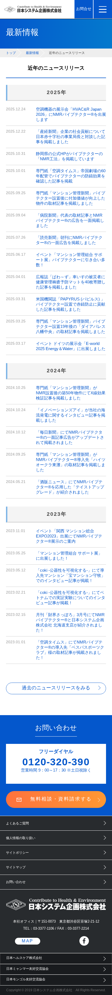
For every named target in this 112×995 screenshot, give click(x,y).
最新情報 (32, 53)
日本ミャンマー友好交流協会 (27, 969)
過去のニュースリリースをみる (56, 687)
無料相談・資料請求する (61, 799)
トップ (11, 53)
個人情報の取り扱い (20, 838)
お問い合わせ (16, 882)
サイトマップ (16, 867)
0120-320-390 (55, 761)
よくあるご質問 (17, 823)
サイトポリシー (17, 853)
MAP (27, 941)
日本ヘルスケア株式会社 (24, 958)
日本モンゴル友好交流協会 (25, 979)
